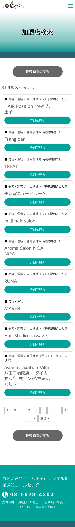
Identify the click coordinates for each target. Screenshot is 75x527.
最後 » (45, 418)
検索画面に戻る (37, 71)
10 (66, 410)
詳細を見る (37, 120)
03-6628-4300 (32, 494)
